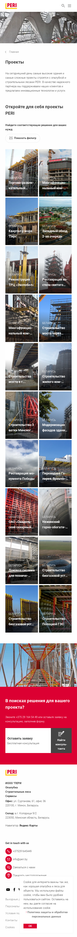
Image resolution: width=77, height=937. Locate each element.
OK (30, 926)
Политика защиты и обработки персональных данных (47, 914)
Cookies (10, 927)
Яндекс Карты (29, 825)
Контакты (11, 920)
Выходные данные (16, 899)
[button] (14, 52)
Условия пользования (18, 913)
